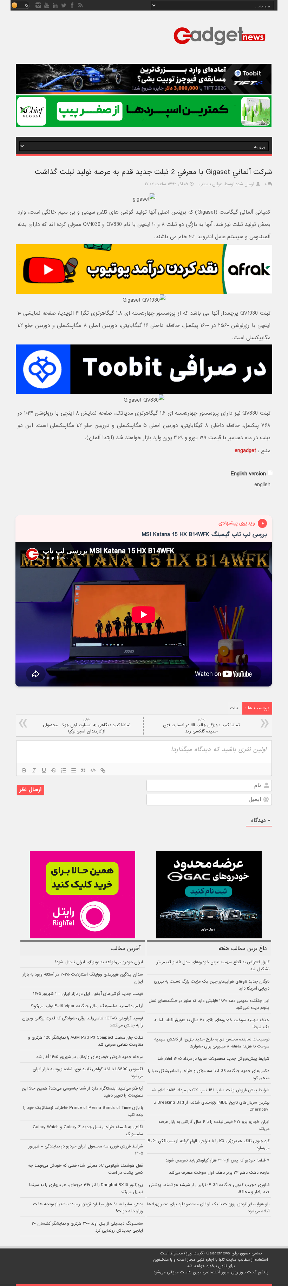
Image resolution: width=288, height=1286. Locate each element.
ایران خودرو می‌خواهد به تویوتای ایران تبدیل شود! (99, 962)
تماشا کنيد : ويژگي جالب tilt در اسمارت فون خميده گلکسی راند (201, 726)
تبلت (234, 708)
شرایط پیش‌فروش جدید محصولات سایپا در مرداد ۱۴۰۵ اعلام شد (213, 1059)
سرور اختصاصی (216, 1272)
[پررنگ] (24, 770)
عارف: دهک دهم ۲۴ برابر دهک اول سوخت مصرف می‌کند (219, 1173)
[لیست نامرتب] (73, 770)
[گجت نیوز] (219, 47)
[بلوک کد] (93, 770)
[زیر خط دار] (44, 770)
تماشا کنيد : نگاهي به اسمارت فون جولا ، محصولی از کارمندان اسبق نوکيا (86, 726)
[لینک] (103, 770)
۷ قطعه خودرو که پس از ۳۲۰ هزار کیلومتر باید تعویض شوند (217, 1160)
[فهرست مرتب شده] (63, 770)
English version (248, 474)
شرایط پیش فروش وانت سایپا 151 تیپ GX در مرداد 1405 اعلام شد (210, 1090)
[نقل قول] (83, 770)
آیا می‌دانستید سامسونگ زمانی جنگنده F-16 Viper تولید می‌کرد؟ (87, 1006)
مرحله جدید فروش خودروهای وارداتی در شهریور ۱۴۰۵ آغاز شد (89, 1057)
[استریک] (54, 770)
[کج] (34, 770)
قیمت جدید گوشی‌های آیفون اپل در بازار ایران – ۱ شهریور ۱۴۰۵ (88, 994)
